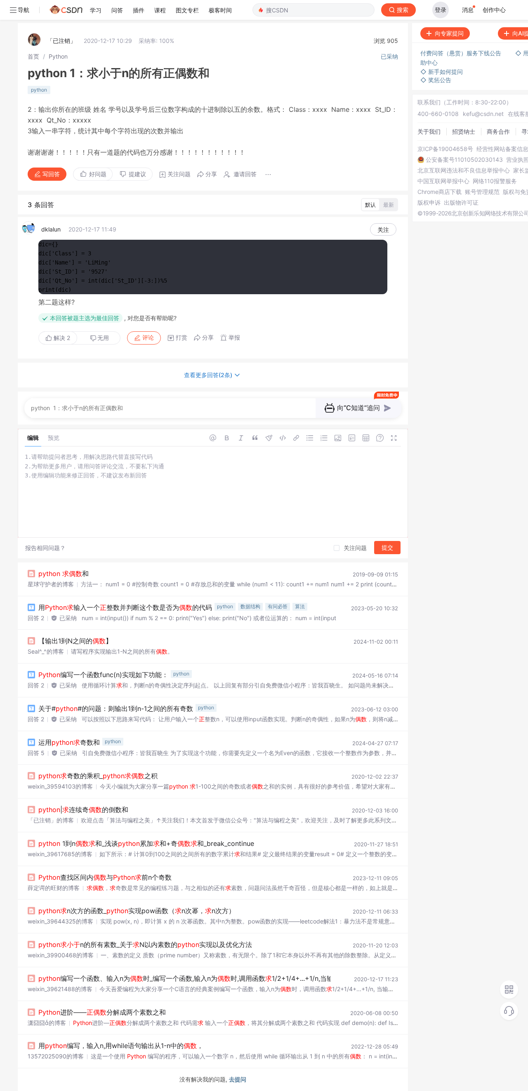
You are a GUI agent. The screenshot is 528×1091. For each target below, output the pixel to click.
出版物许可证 (461, 202)
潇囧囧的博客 (47, 1022)
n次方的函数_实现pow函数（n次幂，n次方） (136, 911)
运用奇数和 (69, 742)
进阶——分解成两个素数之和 (102, 1012)
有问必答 (278, 606)
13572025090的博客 (56, 1056)
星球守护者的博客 (51, 584)
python (39, 90)
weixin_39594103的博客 (60, 786)
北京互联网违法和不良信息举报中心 (463, 170)
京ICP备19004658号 (445, 149)
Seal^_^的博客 (46, 651)
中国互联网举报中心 (443, 181)
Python (58, 56)
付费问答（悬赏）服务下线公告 (461, 53)
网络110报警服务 (495, 181)
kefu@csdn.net (483, 113)
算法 (300, 606)
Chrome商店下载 (439, 192)
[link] (33, 56)
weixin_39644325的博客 (60, 921)
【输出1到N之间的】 (75, 641)
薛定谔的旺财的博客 (54, 887)
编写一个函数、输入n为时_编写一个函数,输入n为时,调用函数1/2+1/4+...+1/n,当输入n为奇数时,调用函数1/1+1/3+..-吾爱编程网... (253, 978)
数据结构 (250, 606)
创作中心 (494, 9)
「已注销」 (61, 40)
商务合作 (498, 131)
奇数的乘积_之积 (98, 776)
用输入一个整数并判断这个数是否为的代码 (125, 607)
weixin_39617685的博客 (60, 853)
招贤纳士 (463, 131)
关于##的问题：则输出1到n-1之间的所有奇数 (115, 708)
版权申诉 (429, 202)
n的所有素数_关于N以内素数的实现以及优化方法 (145, 944)
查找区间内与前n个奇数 (105, 877)
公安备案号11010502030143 (464, 159)
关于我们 (429, 131)
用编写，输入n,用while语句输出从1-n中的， (120, 1045)
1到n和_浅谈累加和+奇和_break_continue (146, 843)
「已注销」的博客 (51, 820)
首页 (33, 56)
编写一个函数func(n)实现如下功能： (103, 675)
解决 (61, 337)
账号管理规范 (482, 192)
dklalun (51, 229)
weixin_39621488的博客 (60, 988)
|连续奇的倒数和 (83, 809)
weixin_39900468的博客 (61, 955)
